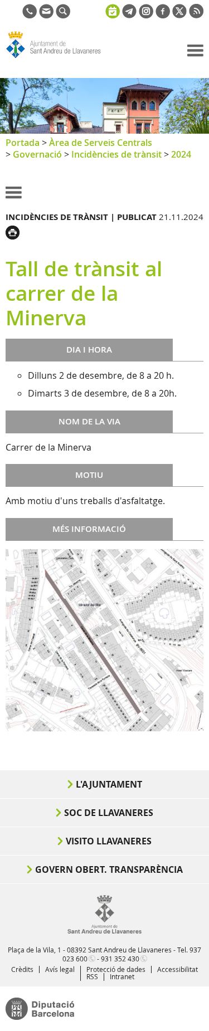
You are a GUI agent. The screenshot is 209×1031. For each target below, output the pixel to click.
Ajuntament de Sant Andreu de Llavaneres (59, 57)
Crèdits (22, 969)
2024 (181, 154)
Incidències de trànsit (116, 154)
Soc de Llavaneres (108, 813)
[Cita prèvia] (112, 10)
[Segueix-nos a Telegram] (129, 15)
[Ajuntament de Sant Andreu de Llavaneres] (104, 931)
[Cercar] (63, 15)
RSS (92, 976)
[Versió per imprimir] (15, 231)
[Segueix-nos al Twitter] (179, 15)
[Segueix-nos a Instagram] (146, 15)
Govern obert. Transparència (109, 869)
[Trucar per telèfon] (29, 15)
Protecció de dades (115, 969)
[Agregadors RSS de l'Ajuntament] (196, 15)
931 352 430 (120, 958)
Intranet (122, 976)
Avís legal (60, 969)
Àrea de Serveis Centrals (100, 142)
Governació (37, 154)
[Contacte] (46, 15)
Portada (23, 142)
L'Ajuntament (109, 784)
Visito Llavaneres (109, 841)
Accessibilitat (177, 969)
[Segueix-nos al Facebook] (162, 15)
